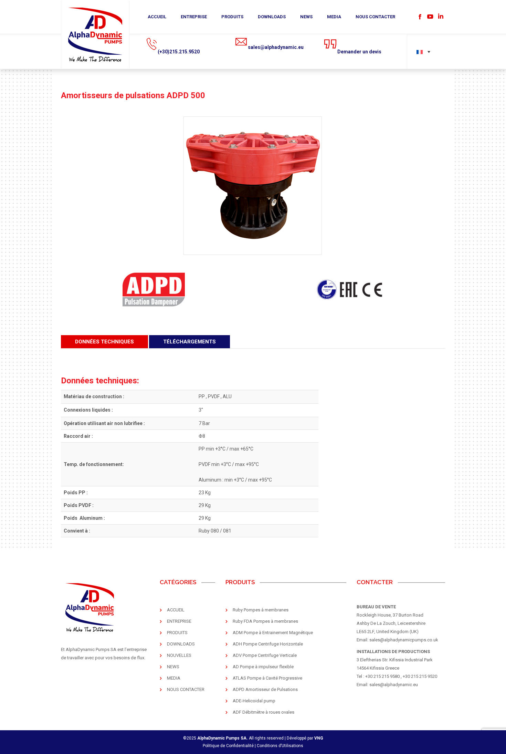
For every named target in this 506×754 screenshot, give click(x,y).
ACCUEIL (157, 16)
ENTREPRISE (194, 16)
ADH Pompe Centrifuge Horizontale (268, 644)
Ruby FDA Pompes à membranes (265, 621)
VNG (318, 738)
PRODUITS (232, 16)
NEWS (306, 16)
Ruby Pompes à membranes (260, 609)
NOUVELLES (179, 655)
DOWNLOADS (272, 16)
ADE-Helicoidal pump (254, 700)
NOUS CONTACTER (375, 16)
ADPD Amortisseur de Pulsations (265, 689)
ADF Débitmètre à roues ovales (263, 712)
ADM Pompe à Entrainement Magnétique (273, 632)
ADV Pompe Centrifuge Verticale (265, 655)
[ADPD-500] (252, 185)
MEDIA (334, 16)
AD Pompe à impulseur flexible (263, 666)
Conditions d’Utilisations (280, 745)
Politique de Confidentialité (228, 745)
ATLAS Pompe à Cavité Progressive (267, 678)
